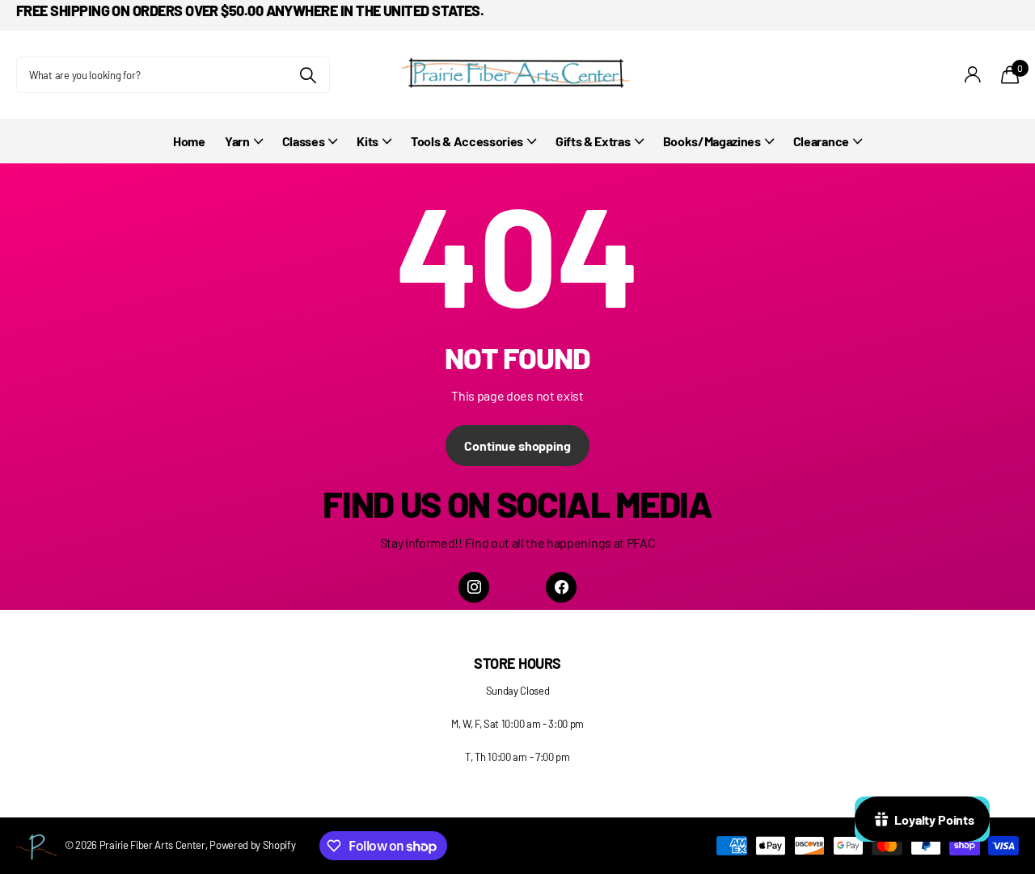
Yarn (237, 141)
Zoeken (307, 75)
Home (189, 141)
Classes (303, 141)
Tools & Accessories (467, 141)
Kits (367, 141)
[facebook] (561, 587)
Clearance (821, 141)
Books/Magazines (712, 141)
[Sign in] (973, 75)
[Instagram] (473, 587)
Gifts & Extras (593, 141)
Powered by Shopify (252, 844)
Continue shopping (517, 445)
